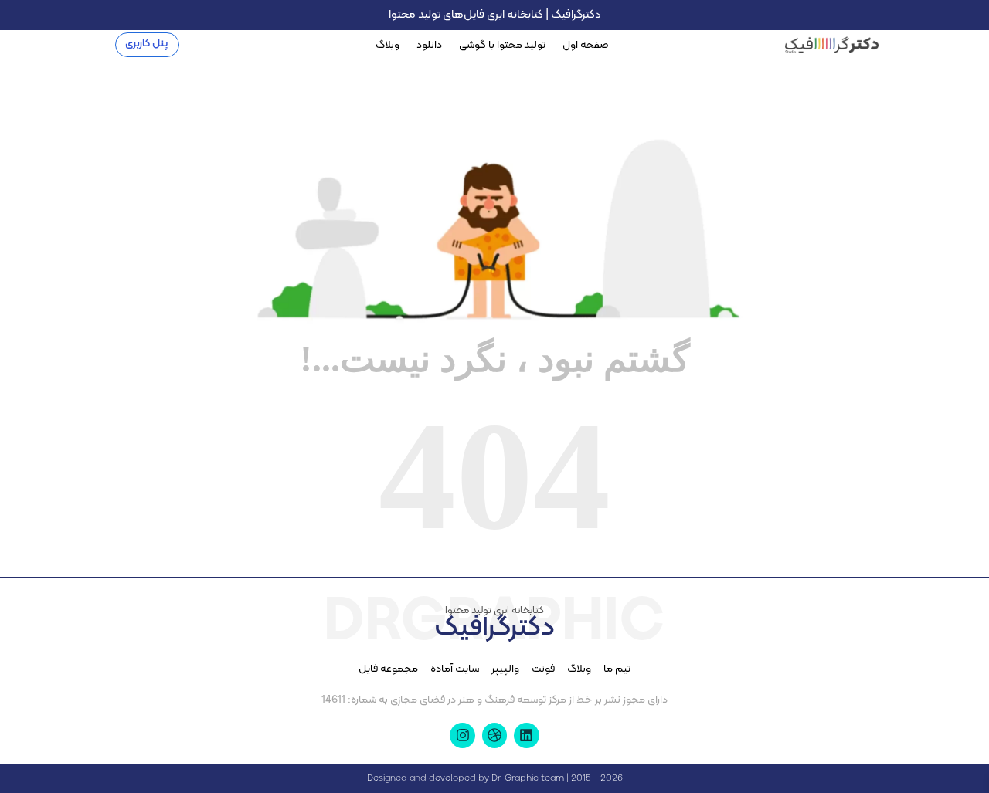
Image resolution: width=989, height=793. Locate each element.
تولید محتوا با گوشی (502, 45)
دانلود (429, 45)
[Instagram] (462, 735)
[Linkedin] (526, 735)
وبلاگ (387, 45)
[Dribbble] (494, 735)
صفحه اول (585, 45)
